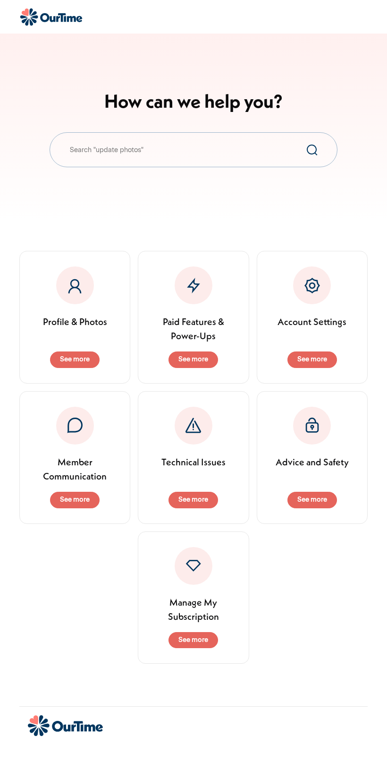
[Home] (51, 17)
